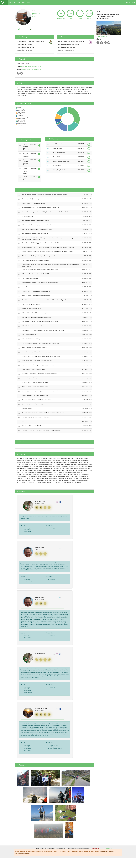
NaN (24, 515)
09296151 (87, 848)
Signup (128, 2)
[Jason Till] (24, 777)
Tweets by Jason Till (102, 36)
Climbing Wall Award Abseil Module (61, 161)
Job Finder (17, 2)
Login (133, 2)
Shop (23, 2)
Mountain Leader (57, 165)
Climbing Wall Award (58, 156)
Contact (29, 2)
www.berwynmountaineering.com (31, 69)
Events (10, 2)
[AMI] (60, 502)
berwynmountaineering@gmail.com (30, 66)
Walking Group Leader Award (60, 170)
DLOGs (89, 18)
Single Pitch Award (57, 148)
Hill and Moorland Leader (59, 152)
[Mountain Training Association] (57, 502)
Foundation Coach (57, 143)
